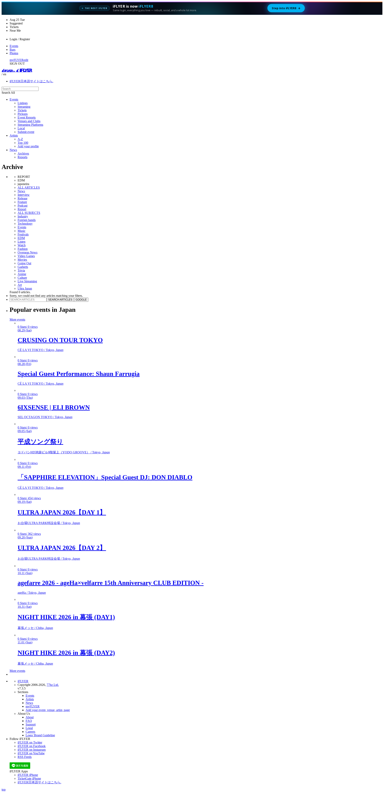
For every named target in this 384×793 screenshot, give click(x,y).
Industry (23, 216)
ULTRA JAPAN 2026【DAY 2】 (62, 547)
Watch (22, 245)
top (4, 789)
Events (14, 46)
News (13, 150)
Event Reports (27, 117)
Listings (23, 103)
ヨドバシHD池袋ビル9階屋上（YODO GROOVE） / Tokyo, (64, 452)
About (30, 717)
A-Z (20, 139)
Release (22, 198)
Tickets (22, 110)
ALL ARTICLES (29, 187)
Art (20, 285)
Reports (22, 157)
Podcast (22, 205)
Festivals (23, 234)
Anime (22, 274)
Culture (22, 277)
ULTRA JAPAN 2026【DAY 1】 (62, 512)
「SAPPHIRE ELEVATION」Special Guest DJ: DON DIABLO (105, 477)
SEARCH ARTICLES (60, 299)
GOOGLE (81, 299)
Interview (24, 194)
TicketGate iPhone (29, 778)
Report (22, 209)
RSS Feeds (25, 757)
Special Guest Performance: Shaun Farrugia (79, 373)
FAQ (29, 721)
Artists (14, 135)
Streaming (24, 106)
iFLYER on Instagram (32, 749)
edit (26, 60)
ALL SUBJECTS (29, 212)
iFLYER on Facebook (32, 746)
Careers (30, 731)
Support (31, 724)
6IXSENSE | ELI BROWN (54, 407)
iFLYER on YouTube (31, 753)
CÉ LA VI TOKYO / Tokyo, (40, 350)
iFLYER (23, 681)
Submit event (26, 132)
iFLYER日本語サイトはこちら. (31, 81)
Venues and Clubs (29, 121)
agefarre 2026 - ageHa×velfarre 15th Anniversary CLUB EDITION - (111, 582)
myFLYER (17, 60)
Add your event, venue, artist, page (48, 710)
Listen (21, 241)
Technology (25, 223)
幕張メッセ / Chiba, (35, 628)
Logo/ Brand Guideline (40, 735)
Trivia (21, 270)
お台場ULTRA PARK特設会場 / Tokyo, (49, 523)
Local (21, 128)
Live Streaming (27, 281)
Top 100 (23, 142)
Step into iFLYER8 (286, 8)
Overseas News (27, 252)
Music (21, 230)
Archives (23, 153)
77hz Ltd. (53, 684)
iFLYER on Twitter (30, 742)
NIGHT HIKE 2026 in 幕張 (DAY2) (66, 652)
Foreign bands (27, 220)
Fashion (23, 249)
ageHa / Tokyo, (32, 592)
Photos (14, 53)
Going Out (24, 263)
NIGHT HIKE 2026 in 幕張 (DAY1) (66, 617)
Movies (22, 259)
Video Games (26, 256)
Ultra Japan (25, 288)
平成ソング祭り (40, 441)
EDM (21, 238)
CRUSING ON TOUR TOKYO (60, 340)
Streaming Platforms (30, 124)
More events (17, 319)
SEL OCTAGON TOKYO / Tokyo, (45, 417)
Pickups (23, 114)
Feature (22, 202)
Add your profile (28, 146)
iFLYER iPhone (28, 775)
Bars (12, 49)
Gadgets (23, 267)
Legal (29, 728)
